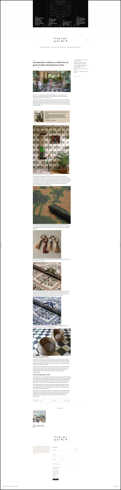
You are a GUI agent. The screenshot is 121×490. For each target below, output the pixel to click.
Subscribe (4, 486)
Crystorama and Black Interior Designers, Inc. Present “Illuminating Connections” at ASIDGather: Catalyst (80, 66)
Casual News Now (55, 474)
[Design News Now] (60, 40)
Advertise (8, 486)
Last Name (54, 459)
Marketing (54, 475)
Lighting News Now (56, 471)
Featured (36, 16)
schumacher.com (52, 325)
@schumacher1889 (36, 372)
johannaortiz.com (36, 327)
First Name (54, 454)
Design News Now (38, 67)
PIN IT (52, 116)
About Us (11, 486)
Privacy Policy (16, 486)
